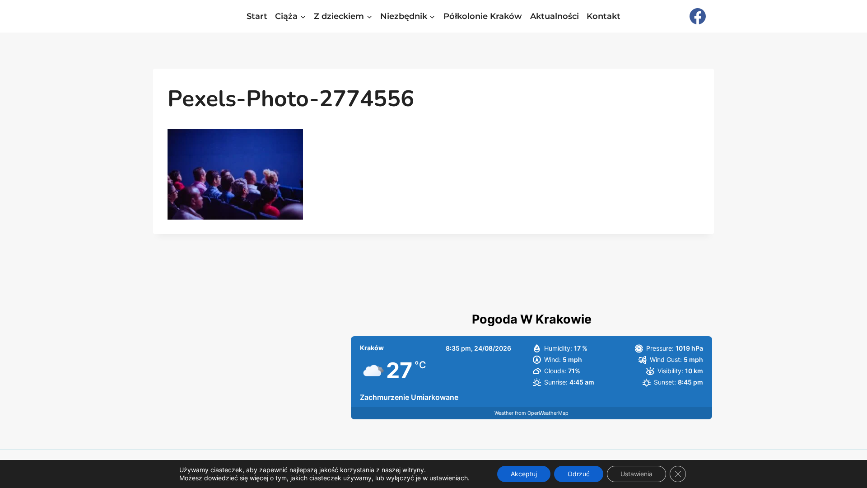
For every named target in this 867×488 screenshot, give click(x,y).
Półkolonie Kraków (482, 16)
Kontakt (603, 16)
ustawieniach (448, 478)
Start (257, 16)
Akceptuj (524, 474)
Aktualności (554, 16)
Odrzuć (579, 474)
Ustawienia (636, 474)
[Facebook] (697, 16)
